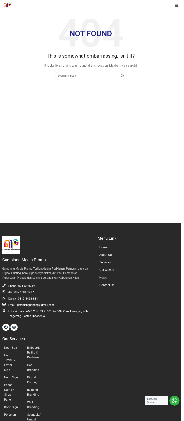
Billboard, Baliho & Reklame (33, 352)
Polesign (10, 414)
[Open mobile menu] (176, 5)
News (103, 277)
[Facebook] (6, 327)
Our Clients (106, 270)
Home (103, 247)
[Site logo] (7, 5)
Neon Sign (11, 377)
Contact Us (106, 285)
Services (105, 262)
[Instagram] (14, 327)
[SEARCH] (122, 76)
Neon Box (10, 347)
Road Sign (11, 407)
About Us (105, 255)
